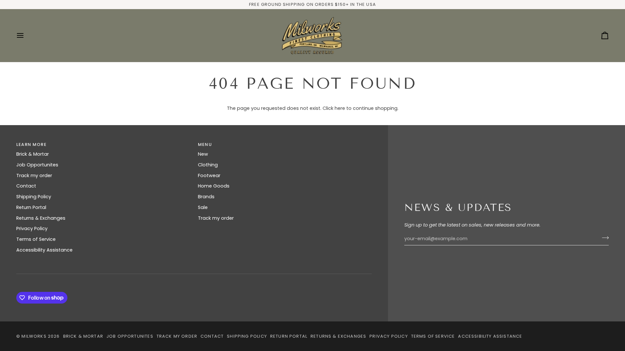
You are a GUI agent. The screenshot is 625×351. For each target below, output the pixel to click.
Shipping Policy (33, 196)
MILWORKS (33, 336)
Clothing (208, 165)
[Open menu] (26, 35)
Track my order (34, 175)
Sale (203, 207)
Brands (206, 196)
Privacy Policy (32, 228)
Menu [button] (205, 144)
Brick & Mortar (32, 154)
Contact (26, 186)
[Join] (603, 238)
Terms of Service (36, 239)
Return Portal (31, 207)
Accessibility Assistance (44, 250)
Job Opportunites (37, 165)
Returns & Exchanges (40, 218)
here (340, 108)
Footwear (209, 175)
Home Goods (213, 186)
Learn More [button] (31, 144)
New (203, 154)
